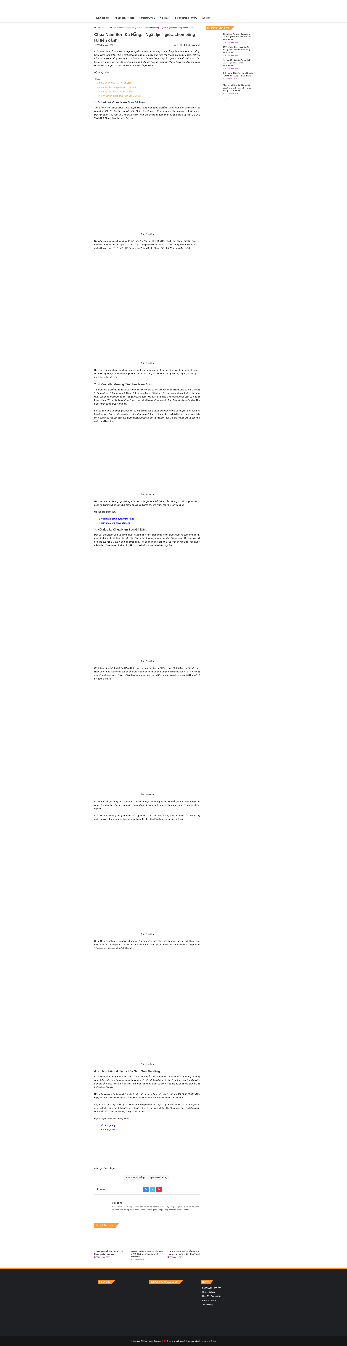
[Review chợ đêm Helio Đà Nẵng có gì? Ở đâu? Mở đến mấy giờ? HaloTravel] (147, 1239)
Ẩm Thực (165, 18)
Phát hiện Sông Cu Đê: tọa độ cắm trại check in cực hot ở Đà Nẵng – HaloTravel (237, 88)
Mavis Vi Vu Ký (209, 1300)
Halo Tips (206, 18)
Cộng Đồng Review (186, 18)
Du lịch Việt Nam (114, 27)
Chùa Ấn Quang (107, 1125)
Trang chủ (100, 27)
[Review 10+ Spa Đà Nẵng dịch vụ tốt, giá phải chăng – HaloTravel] (213, 64)
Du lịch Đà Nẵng (129, 27)
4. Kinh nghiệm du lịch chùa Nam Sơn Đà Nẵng (120, 96)
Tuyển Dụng (207, 1305)
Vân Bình (117, 1203)
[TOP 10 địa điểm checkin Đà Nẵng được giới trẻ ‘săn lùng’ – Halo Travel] (213, 51)
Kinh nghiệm (102, 18)
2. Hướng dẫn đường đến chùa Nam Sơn (117, 87)
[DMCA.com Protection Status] (173, 1306)
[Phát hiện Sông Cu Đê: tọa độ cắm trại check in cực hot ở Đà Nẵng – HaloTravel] (213, 89)
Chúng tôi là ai (208, 1292)
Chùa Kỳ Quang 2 (108, 1130)
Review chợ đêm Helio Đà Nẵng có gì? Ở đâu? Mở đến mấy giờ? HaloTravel (147, 1254)
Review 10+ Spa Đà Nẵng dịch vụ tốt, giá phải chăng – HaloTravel (236, 63)
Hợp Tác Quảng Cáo (211, 1296)
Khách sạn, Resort (124, 18)
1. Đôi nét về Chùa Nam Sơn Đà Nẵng (116, 83)
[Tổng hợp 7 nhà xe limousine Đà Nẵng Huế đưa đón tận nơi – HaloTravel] (213, 38)
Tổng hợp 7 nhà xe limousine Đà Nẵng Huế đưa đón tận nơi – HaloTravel (237, 37)
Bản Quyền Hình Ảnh (211, 1288)
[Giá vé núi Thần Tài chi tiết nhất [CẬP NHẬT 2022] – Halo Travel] (213, 77)
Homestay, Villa (147, 18)
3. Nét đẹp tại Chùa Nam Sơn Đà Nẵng (116, 91)
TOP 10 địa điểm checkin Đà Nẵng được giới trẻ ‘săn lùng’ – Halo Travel (237, 50)
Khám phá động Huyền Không (114, 523)
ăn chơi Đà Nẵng (136, 1177)
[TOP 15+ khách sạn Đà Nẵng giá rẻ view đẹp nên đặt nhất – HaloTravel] (183, 1239)
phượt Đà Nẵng (159, 1177)
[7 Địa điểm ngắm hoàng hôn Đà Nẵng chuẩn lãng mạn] (110, 1239)
